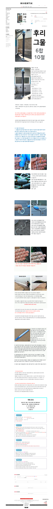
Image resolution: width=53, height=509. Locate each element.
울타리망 (7, 15)
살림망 (6, 21)
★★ (29, 476)
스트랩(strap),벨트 (7, 19)
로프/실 (6, 22)
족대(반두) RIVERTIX (8, 10)
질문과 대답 (7, 30)
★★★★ (33, 476)
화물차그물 (7, 14)
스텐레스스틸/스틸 (8, 16)
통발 (6, 20)
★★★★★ (36, 476)
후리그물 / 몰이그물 (30, 10)
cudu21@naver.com (30, 501)
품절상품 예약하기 (8, 28)
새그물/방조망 (7, 17)
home (27, 10)
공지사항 (7, 29)
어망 (6, 11)
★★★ (31, 476)
